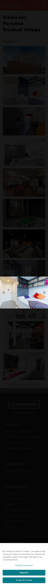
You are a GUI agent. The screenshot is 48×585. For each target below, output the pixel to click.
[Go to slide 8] (27, 307)
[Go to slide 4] (20, 307)
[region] (24, 564)
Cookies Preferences (24, 565)
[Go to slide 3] (18, 307)
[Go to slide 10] (31, 307)
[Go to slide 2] (16, 307)
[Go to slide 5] (22, 307)
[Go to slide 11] (33, 307)
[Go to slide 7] (25, 307)
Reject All (24, 572)
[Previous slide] (4, 292)
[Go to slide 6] (24, 307)
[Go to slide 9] (29, 307)
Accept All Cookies (24, 580)
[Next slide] (44, 292)
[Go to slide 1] (14, 307)
